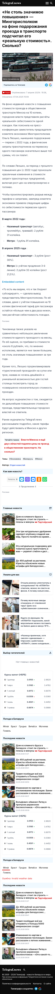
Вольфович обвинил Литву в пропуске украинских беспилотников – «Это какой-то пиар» (33, 806)
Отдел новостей (17, 465)
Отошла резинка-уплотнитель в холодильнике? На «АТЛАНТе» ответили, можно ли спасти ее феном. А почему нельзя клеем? (36, 588)
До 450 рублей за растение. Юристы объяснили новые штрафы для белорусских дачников (31, 564)
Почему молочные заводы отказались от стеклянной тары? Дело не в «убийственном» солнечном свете (34, 605)
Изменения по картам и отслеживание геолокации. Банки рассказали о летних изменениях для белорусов (34, 792)
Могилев (43, 726)
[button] (47, 85)
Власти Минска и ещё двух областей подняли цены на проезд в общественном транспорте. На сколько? (26, 445)
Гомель (7, 730)
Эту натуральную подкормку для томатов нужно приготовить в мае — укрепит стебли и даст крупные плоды (34, 550)
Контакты (37, 983)
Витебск (33, 726)
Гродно (23, 726)
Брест (14, 726)
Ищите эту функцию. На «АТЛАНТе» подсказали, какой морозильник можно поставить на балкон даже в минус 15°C (36, 623)
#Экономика (15, 459)
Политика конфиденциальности (16, 983)
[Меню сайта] (47, 3)
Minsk (6, 726)
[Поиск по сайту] (51, 3)
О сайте (47, 983)
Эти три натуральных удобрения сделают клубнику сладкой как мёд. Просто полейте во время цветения (33, 535)
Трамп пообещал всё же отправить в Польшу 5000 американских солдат (30, 776)
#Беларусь (28, 459)
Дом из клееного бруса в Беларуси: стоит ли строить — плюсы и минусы (34, 519)
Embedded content (13, 281)
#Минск (38, 459)
